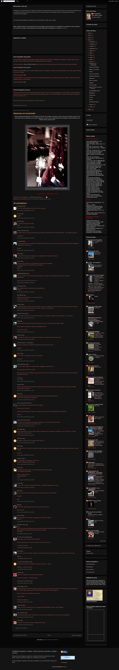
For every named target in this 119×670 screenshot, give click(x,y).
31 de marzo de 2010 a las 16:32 (25, 435)
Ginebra (19, 304)
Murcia (66, 658)
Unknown (19, 438)
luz (32, 199)
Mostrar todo (102, 540)
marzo (91, 61)
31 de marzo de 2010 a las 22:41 (25, 464)
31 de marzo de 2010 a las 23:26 (25, 512)
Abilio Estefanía (21, 364)
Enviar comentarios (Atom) (51, 639)
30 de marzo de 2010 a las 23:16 (25, 381)
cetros (29, 199)
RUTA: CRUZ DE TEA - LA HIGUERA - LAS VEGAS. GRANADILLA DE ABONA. (99, 432)
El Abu (19, 353)
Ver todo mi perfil (96, 17)
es (67, 657)
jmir (89, 519)
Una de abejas (93, 85)
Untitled (96, 296)
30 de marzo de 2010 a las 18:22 (25, 227)
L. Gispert (20, 241)
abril (91, 59)
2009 (89, 109)
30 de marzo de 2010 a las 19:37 (25, 270)
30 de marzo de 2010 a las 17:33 (25, 210)
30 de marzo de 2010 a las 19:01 (25, 238)
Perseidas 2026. (98, 452)
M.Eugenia (20, 286)
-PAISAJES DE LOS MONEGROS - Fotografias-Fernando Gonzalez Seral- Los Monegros (95, 473)
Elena (18, 253)
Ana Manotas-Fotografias (95, 240)
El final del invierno (94, 101)
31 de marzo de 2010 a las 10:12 (25, 399)
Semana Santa (43, 199)
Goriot (19, 261)
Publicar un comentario (21, 628)
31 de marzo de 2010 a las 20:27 (25, 455)
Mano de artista (93, 80)
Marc (18, 490)
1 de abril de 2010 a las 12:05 (24, 583)
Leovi (18, 620)
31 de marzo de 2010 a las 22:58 (25, 487)
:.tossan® (20, 605)
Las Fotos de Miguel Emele (95, 404)
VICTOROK (20, 295)
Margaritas (92, 93)
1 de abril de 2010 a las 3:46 (24, 547)
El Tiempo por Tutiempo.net (93, 545)
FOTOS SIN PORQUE (93, 331)
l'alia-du (19, 335)
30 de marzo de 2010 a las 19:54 (25, 282)
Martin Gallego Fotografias (95, 377)
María (18, 446)
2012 (89, 35)
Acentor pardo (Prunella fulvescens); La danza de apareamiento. (98, 347)
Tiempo (88, 551)
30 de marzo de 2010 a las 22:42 (25, 350)
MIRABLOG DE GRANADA (95, 451)
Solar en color (97, 367)
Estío (95, 502)
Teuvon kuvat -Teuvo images (96, 275)
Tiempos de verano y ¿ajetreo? (95, 514)
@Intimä (19, 515)
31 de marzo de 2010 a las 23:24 (25, 501)
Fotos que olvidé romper (95, 306)
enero (91, 106)
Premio (91, 71)
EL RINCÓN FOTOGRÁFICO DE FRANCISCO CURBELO (95, 427)
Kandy (19, 551)
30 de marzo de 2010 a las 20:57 (25, 310)
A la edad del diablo (93, 530)
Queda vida (92, 95)
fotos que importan (93, 365)
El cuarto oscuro (90, 572)
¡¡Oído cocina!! (92, 354)
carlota (19, 572)
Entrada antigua (76, 635)
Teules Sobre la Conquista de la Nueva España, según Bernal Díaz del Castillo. (96, 465)
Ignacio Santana (21, 230)
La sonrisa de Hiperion (23, 561)
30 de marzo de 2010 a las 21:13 (25, 317)
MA (18, 504)
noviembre (92, 44)
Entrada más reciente (20, 635)
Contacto (64, 28)
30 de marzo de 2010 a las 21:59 (25, 339)
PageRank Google (91, 6)
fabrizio (19, 384)
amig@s (91, 584)
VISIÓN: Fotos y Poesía (94, 500)
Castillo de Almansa (94, 76)
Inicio (49, 635)
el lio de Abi (20, 379)
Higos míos (97, 405)
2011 (89, 37)
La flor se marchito (94, 73)
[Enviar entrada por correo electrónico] (46, 197)
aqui (43, 100)
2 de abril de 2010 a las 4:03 (24, 609)
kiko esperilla (21, 612)
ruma (18, 467)
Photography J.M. (93, 440)
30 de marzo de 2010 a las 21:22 (25, 331)
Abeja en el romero (94, 69)
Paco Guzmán (90, 569)
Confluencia (97, 307)
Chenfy (19, 221)
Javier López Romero (23, 403)
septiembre (93, 48)
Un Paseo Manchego (93, 343)
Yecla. (49, 199)
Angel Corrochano (22, 420)
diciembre (92, 41)
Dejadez (91, 82)
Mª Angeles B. (21, 586)
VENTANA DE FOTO (93, 251)
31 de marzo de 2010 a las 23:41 (25, 521)
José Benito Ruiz (90, 564)
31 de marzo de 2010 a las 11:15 (25, 426)
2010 (89, 40)
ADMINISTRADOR (22, 273)
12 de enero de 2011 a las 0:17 (25, 624)
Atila (18, 393)
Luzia (18, 483)
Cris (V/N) (19, 429)
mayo (91, 57)
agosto (91, 50)
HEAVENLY (91, 295)
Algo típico (92, 78)
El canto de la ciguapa (23, 537)
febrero (92, 104)
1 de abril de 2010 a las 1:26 (24, 533)
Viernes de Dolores (94, 67)
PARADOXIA (91, 462)
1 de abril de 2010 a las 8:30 (24, 558)
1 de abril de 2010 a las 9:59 (24, 569)
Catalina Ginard (21, 313)
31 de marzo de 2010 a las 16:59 (25, 442)
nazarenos (36, 199)
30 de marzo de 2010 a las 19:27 (25, 258)
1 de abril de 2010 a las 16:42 (24, 601)
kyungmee (20, 206)
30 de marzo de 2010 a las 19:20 (25, 250)
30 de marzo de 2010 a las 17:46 (25, 218)
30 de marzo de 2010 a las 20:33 (25, 301)
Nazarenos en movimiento (24, 113)
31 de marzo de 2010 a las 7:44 (25, 390)
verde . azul (91, 415)
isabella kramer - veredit (23, 342)
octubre (92, 46)
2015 (89, 33)
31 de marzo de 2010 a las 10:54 (25, 416)
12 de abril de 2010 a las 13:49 (25, 617)
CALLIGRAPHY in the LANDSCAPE (94, 488)
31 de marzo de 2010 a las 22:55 (25, 479)
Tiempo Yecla (89, 553)
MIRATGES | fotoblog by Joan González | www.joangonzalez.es (94, 319)
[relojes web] (90, 123)
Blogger (65, 666)
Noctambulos (89, 566)
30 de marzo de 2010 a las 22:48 (25, 361)
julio (91, 52)
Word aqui (25, 100)
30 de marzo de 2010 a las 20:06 (25, 292)
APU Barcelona (21, 524)
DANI (18, 321)
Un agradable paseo (94, 90)
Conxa (19, 213)
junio (91, 55)
